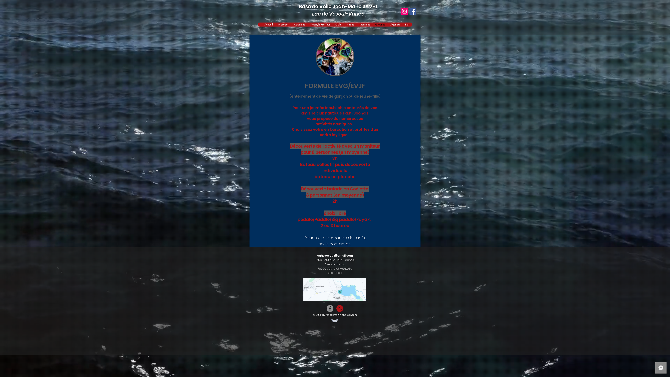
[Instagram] (404, 11)
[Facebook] (413, 11)
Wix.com (352, 314)
